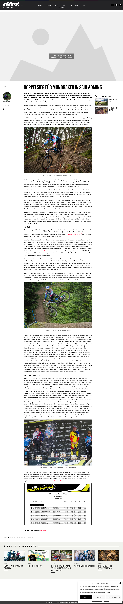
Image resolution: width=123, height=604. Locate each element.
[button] (119, 583)
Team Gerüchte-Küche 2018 (38, 559)
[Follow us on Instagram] (112, 5)
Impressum (106, 601)
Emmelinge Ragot (21, 537)
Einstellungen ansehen (113, 597)
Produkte (48, 5)
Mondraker (30, 537)
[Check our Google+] (120, 5)
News (56, 5)
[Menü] (22, 5)
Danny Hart (12, 537)
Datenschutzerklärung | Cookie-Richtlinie (67, 602)
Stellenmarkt (61, 7)
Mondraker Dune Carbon (107, 102)
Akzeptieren (86, 597)
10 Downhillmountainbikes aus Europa (84, 559)
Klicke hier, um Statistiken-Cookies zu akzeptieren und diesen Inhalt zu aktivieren (61, 56)
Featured (39, 5)
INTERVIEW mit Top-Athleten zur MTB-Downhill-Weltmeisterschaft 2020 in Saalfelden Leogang (61, 561)
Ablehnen (99, 597)
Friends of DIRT (74, 5)
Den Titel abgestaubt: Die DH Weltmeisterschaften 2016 (108, 560)
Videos (64, 5)
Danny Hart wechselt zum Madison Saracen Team (14, 560)
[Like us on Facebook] (116, 5)
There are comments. (36, 530)
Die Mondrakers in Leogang (107, 110)
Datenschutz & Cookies (97, 601)
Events (84, 5)
